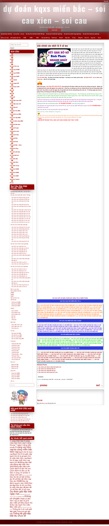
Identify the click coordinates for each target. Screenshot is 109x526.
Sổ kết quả (54, 38)
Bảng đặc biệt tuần (22, 466)
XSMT (37, 38)
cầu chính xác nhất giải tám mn (47, 370)
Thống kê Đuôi (14, 141)
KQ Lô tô (87, 38)
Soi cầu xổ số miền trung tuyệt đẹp (72, 34)
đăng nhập (44, 403)
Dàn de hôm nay (24, 478)
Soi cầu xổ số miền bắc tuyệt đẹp (54, 34)
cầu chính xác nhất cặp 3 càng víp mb (21, 210)
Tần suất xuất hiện (15, 152)
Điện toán (67, 38)
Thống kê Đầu (14, 138)
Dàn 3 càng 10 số (17, 472)
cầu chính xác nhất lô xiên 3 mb (19, 232)
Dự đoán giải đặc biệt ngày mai (21, 492)
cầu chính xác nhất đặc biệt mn (47, 368)
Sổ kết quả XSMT (14, 76)
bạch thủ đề (15, 462)
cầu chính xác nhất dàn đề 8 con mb (20, 215)
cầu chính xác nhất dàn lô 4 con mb (20, 220)
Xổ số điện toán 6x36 (15, 100)
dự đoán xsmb (21, 496)
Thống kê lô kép (14, 135)
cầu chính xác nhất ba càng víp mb (20, 197)
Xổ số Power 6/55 (15, 314)
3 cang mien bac (17, 440)
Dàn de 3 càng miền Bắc (27, 475)
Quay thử (93, 38)
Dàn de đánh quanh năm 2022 (19, 482)
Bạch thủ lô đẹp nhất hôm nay (21, 459)
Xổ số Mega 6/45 (15, 312)
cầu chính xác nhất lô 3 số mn (52, 45)
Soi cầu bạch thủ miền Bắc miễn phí (20, 505)
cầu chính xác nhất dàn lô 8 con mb (20, 227)
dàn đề (22, 487)
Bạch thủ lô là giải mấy (22, 454)
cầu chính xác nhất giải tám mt (19, 251)
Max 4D (12, 93)
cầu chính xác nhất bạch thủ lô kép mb (20, 419)
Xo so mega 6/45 (14, 83)
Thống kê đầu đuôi (15, 124)
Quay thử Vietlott (14, 179)
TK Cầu (73, 38)
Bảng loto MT (14, 368)
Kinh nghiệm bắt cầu (15, 38)
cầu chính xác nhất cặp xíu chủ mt (20, 248)
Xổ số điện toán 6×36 (16, 324)
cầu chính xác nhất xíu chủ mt (19, 262)
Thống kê (80, 38)
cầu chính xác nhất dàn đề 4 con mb (20, 211)
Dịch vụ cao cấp (5, 38)
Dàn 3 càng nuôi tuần (20, 473)
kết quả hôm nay (14, 66)
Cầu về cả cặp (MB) (15, 117)
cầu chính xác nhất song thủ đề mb (20, 236)
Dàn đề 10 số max (22, 489)
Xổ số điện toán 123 (15, 104)
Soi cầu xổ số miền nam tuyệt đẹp (91, 34)
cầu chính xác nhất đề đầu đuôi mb (20, 229)
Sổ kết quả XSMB (15, 69)
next (99, 385)
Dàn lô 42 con (22, 485)
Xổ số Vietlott (14, 311)
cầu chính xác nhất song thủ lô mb (20, 241)
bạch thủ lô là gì (16, 456)
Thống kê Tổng (14, 148)
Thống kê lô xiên (14, 131)
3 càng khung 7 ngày (20, 443)
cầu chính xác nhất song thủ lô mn (48, 372)
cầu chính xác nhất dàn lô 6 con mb (20, 222)
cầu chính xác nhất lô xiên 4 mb (19, 234)
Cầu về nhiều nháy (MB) (16, 121)
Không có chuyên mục (20, 497)
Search (12, 48)
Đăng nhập (106, 1)
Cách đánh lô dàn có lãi (20, 470)
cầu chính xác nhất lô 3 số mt (18, 253)
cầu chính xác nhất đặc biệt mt (19, 250)
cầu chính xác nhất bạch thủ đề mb (20, 199)
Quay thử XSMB (14, 169)
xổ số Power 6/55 (14, 87)
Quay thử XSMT (14, 176)
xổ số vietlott (13, 80)
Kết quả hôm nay (46, 38)
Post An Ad (54, 30)
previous (42, 385)
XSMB (24, 38)
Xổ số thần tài (13, 107)
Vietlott (61, 38)
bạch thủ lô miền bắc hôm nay (20, 457)
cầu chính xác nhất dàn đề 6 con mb (20, 213)
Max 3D (12, 90)
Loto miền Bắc (14, 159)
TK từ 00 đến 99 (14, 155)
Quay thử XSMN (14, 172)
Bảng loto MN (14, 366)
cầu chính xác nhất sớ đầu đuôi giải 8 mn (49, 367)
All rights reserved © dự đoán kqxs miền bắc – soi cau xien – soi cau (55, 522)
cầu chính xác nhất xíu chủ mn (19, 286)
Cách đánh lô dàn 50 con (20, 468)
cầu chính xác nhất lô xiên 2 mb (19, 230)
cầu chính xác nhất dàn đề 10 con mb (21, 217)
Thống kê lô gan (14, 128)
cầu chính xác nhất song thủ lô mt (20, 264)
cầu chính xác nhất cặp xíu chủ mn (20, 272)
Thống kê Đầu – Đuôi (15, 145)
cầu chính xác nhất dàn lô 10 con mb (20, 218)
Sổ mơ (99, 38)
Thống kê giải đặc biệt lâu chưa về (20, 514)
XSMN (31, 38)
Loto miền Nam (14, 162)
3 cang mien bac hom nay (20, 441)
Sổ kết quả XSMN (15, 73)
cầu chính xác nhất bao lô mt (18, 246)
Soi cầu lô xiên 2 (24, 507)
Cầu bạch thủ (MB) (15, 111)
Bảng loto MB (14, 364)
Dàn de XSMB (16, 481)
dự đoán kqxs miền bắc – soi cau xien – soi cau (12, 34)
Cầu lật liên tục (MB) (15, 114)
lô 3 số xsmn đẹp (42, 77)
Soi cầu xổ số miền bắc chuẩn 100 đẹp (35, 34)
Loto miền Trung (14, 165)
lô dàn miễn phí (19, 501)
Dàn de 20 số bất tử (18, 476)
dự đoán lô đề (88, 77)
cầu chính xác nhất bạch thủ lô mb (20, 204)
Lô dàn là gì (22, 500)
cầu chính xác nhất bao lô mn (18, 270)
